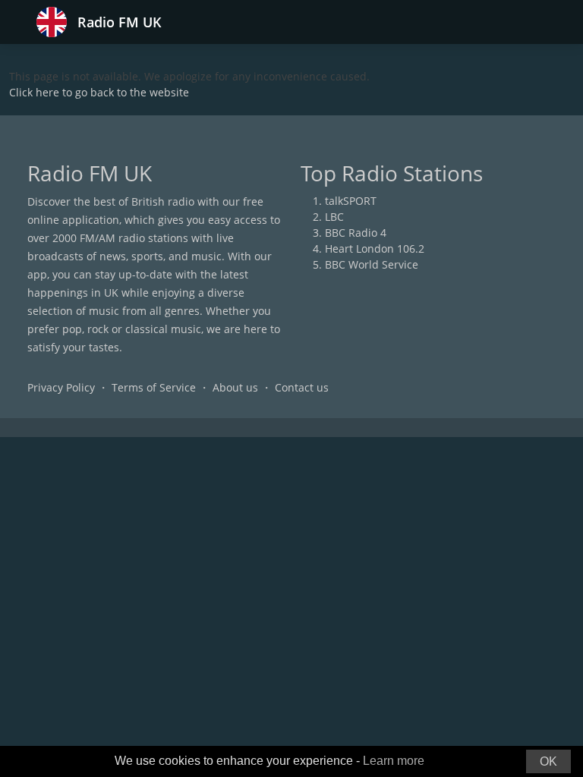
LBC (334, 216)
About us (235, 387)
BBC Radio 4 (355, 232)
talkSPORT (351, 200)
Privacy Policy (61, 387)
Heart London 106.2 (374, 248)
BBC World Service (371, 264)
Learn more (393, 760)
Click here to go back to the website (99, 92)
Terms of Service (154, 387)
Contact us (302, 387)
